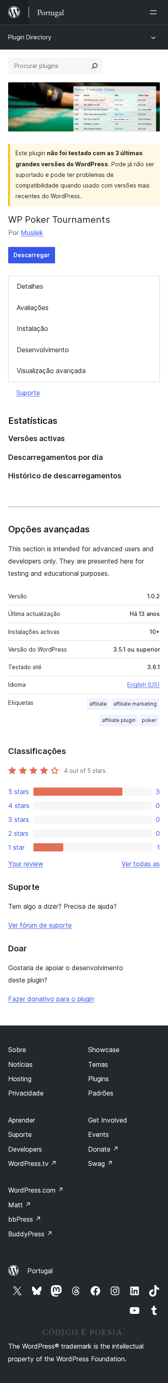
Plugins (98, 1079)
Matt (19, 1205)
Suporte (28, 393)
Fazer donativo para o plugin (51, 999)
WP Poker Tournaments (59, 219)
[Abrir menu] (155, 12)
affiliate (98, 704)
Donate (103, 1149)
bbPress (24, 1219)
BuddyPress (30, 1234)
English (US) (143, 684)
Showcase (103, 1050)
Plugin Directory (29, 37)
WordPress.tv (32, 1163)
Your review (25, 864)
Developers (25, 1149)
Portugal (40, 1271)
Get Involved (107, 1120)
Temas (98, 1064)
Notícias (20, 1064)
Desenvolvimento (43, 350)
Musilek (32, 233)
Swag (100, 1163)
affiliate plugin (118, 720)
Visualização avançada (51, 371)
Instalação (32, 328)
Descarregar (31, 254)
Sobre (17, 1050)
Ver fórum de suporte (40, 925)
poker (149, 720)
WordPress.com (36, 1190)
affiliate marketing (135, 704)
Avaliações (33, 307)
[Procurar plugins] (94, 66)
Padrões (100, 1093)
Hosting (19, 1079)
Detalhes (30, 286)
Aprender (21, 1120)
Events (98, 1134)
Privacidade (26, 1093)
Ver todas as (141, 864)
